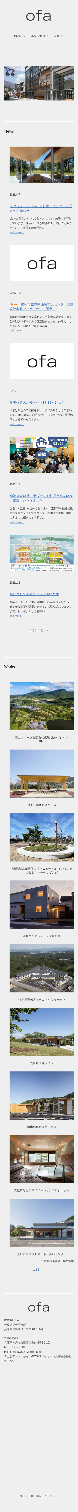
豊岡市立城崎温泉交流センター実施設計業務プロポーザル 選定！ (41, 306)
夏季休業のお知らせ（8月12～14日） (37, 402)
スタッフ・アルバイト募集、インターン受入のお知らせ (41, 208)
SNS (56, 35)
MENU (18, 35)
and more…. (17, 232)
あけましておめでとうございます (34, 594)
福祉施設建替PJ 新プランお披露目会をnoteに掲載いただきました (41, 498)
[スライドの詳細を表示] (39, 83)
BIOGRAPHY (38, 35)
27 (42, 630)
